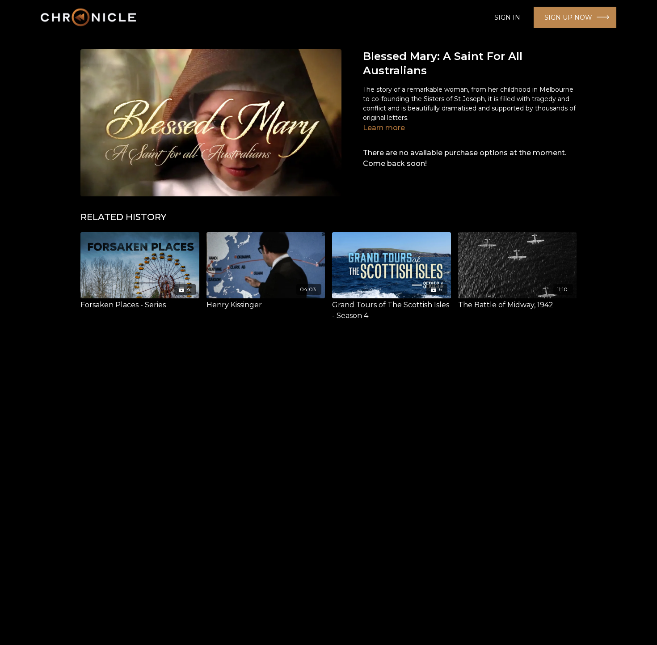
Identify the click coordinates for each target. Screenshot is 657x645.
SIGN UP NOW (568, 17)
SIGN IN (507, 17)
